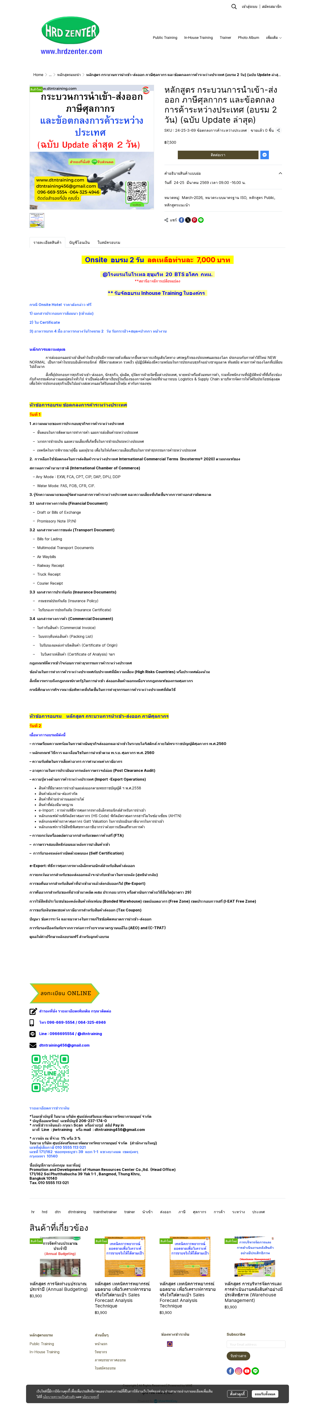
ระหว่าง (238, 1212)
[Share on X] (188, 220)
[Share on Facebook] (181, 220)
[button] (234, 6)
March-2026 (192, 197)
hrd (45, 1212)
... (50, 74)
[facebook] (230, 1371)
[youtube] (247, 1371)
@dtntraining (89, 1033)
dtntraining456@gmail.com (64, 1045)
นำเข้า (147, 1212)
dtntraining (77, 1212)
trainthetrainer (105, 1212)
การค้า (219, 1212)
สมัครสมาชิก (272, 6)
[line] (255, 1371)
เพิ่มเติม (272, 37)
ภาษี (182, 1212)
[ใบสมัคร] (65, 993)
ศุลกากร (199, 1212)
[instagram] (238, 1371)
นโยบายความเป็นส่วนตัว (59, 1397)
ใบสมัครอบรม (105, 1368)
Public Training (42, 1343)
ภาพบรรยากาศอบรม (110, 1360)
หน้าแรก (101, 1343)
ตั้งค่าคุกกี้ (237, 1394)
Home (38, 74)
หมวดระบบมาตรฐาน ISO (226, 197)
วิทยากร (101, 1352)
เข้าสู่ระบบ (249, 6)
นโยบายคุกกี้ (90, 1397)
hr (33, 1212)
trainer (129, 1212)
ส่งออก (165, 1212)
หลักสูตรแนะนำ (69, 74)
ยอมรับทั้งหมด (265, 1394)
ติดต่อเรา (218, 155)
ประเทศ (258, 1212)
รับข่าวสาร (238, 1356)
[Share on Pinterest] (194, 220)
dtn (58, 1212)
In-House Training (44, 1352)
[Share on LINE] (201, 220)
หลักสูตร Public (262, 197)
